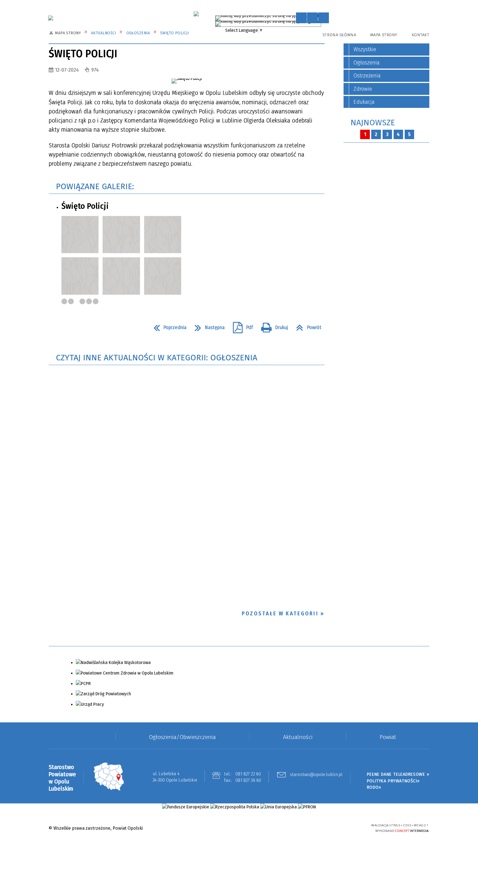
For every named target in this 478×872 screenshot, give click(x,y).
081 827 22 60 (248, 774)
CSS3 (329, 827)
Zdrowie (363, 89)
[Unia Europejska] (278, 807)
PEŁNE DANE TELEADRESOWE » (398, 774)
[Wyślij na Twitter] (66, 327)
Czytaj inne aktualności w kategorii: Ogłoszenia (156, 358)
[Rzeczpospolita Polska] (234, 807)
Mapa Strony (383, 34)
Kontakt (420, 34)
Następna (207, 325)
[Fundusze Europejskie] (185, 807)
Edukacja (364, 102)
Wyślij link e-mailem (78, 327)
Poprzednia (168, 325)
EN (323, 22)
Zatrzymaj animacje (301, 17)
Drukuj (272, 325)
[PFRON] (307, 807)
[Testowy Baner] (196, 13)
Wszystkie (365, 49)
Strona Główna (339, 34)
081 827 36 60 (248, 780)
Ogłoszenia (367, 62)
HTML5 (319, 827)
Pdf (240, 325)
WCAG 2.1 (349, 827)
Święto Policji (85, 206)
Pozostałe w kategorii (280, 613)
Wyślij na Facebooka (55, 327)
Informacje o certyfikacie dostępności (239, 828)
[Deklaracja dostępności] (323, 17)
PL (317, 17)
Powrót (306, 325)
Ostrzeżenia (367, 75)
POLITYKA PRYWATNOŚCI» (393, 781)
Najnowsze (372, 122)
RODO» (374, 787)
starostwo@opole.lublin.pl (316, 774)
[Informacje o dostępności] (312, 17)
